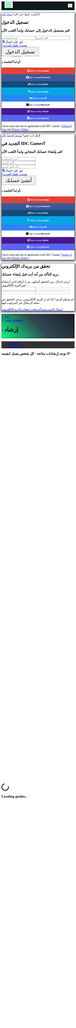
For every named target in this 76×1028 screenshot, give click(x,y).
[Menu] (8, 4)
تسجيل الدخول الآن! (20, 135)
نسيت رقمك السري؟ (14, 45)
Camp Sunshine (13, 320)
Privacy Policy (20, 129)
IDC (7, 317)
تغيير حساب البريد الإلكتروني (18, 309)
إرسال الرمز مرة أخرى (49, 309)
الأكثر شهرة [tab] (16, 346)
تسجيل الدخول (20, 51)
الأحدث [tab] (13, 343)
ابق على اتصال (14, 41)
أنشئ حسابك (19, 180)
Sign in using (39, 71)
